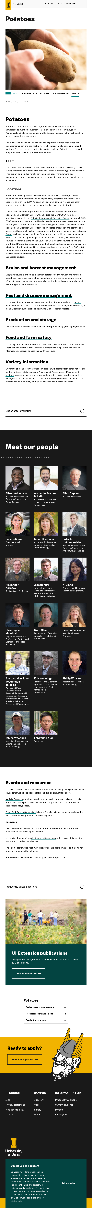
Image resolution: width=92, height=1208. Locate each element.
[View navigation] (82, 4)
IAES (15, 93)
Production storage (36, 1020)
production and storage (42, 326)
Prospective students (66, 1100)
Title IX (9, 1114)
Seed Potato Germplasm (23, 244)
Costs (59, 4)
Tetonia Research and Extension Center (50, 218)
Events (37, 1114)
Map (36, 1104)
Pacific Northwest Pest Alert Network (29, 848)
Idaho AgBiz (28, 831)
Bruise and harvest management (40, 267)
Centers (37, 93)
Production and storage (31, 319)
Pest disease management (39, 1014)
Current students (64, 1104)
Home (7, 102)
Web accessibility (14, 1109)
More (75, 93)
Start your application (23, 1059)
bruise (19, 274)
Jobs (7, 1100)
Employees (61, 1114)
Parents (59, 1109)
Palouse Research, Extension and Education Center (30, 240)
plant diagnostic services (43, 838)
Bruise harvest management (40, 1007)
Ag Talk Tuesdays (14, 799)
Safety (37, 1109)
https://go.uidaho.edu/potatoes (50, 857)
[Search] (14, 3)
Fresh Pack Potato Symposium (20, 812)
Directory (39, 1100)
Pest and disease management (38, 295)
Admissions (70, 4)
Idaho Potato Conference (22, 789)
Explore (49, 4)
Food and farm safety (28, 337)
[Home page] (8, 5)
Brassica (26, 93)
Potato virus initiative (57, 93)
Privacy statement (15, 1104)
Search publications (27, 973)
